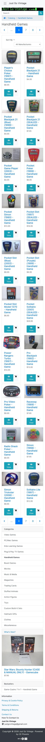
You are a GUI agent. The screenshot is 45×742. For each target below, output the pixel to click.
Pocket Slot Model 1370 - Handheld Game (10, 308)
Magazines (9, 580)
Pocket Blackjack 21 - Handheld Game (33, 71)
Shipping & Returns (10, 710)
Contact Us (7, 714)
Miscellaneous (10, 625)
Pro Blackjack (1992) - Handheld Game (32, 358)
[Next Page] (39, 30)
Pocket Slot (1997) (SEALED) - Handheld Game (33, 217)
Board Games (10, 563)
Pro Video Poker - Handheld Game (9, 405)
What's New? (9, 632)
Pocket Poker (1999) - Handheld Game (32, 171)
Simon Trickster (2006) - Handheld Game (9, 495)
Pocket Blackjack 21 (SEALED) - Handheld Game (33, 122)
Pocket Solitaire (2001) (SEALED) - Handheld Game (33, 311)
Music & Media (10, 574)
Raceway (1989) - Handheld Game (32, 405)
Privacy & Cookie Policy (12, 700)
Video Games (10, 535)
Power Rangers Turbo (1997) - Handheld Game (9, 360)
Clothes (7, 619)
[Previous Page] (4, 30)
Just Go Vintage (17, 3)
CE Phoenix (24, 734)
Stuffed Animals (11, 591)
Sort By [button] (9, 40)
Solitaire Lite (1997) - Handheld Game (33, 493)
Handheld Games (25, 18)
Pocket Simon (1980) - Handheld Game (9, 217)
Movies (7, 569)
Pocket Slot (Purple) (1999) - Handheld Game (33, 263)
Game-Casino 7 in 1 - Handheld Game (20, 689)
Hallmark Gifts (10, 614)
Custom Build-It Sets (13, 608)
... (11, 30)
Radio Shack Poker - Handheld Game (11, 450)
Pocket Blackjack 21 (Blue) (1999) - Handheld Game (10, 123)
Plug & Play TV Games (14, 552)
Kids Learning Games (13, 546)
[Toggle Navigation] (5, 3)
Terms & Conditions (10, 705)
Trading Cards (10, 585)
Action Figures (10, 597)
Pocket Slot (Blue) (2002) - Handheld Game (10, 263)
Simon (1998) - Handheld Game (32, 449)
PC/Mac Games (11, 540)
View (9, 94)
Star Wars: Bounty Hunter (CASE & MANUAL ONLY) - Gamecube (22, 671)
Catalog (11, 18)
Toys (6, 602)
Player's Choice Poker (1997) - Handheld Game (9, 74)
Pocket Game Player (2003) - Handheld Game (11, 171)
